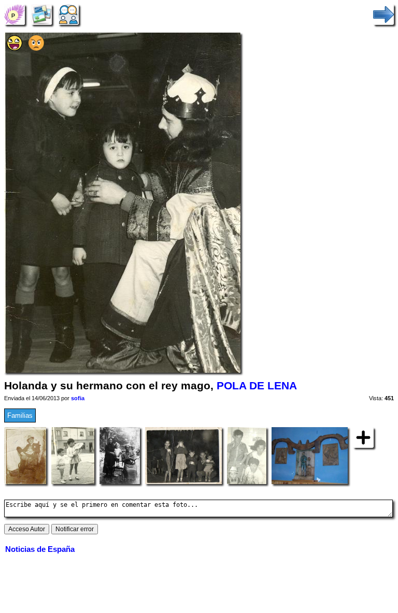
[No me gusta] (36, 48)
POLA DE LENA (257, 386)
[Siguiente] (383, 14)
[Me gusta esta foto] (14, 48)
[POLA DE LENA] (14, 14)
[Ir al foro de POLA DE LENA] (68, 14)
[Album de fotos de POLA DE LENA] (41, 14)
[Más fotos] (363, 437)
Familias (20, 415)
